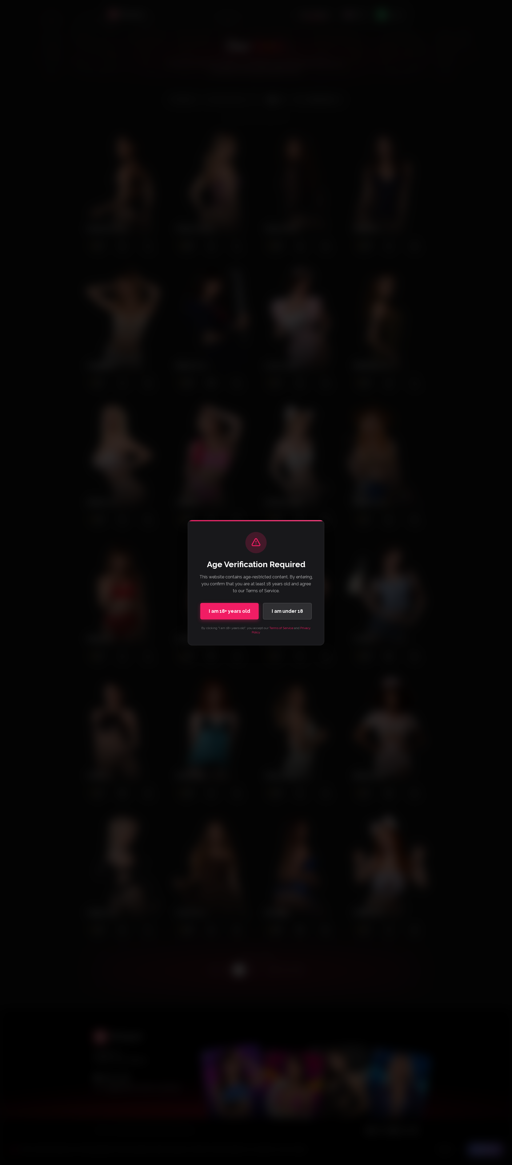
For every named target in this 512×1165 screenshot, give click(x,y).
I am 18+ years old (229, 611)
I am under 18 (287, 611)
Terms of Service (281, 628)
